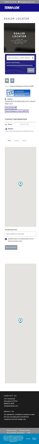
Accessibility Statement (15, 433)
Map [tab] (9, 140)
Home (7, 86)
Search (30, 70)
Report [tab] (24, 140)
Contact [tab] (16, 140)
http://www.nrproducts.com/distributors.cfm (19, 131)
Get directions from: (11, 230)
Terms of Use (12, 430)
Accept (28, 438)
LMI (28, 433)
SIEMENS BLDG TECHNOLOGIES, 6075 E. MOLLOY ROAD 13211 (21, 240)
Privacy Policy (24, 430)
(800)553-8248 (9, 403)
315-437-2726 (24, 124)
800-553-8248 (11, 2)
